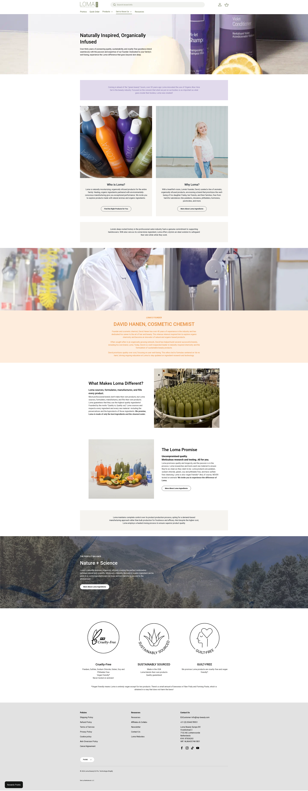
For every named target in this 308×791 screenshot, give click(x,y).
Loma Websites (137, 736)
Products (106, 11)
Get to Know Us (122, 11)
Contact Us (135, 732)
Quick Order (94, 12)
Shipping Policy (86, 717)
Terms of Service (87, 727)
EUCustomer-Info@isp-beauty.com (194, 717)
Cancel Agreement (87, 746)
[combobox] (157, 4)
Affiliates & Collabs (139, 722)
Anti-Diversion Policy (89, 741)
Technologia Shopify (106, 771)
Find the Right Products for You (116, 209)
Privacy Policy (86, 732)
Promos (83, 12)
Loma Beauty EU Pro (92, 771)
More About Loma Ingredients (192, 209)
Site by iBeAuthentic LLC (87, 780)
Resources (139, 12)
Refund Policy (86, 722)
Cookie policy (85, 736)
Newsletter (136, 727)
